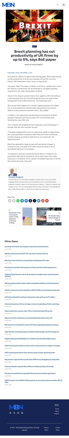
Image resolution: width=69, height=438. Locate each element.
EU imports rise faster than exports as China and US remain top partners (31, 267)
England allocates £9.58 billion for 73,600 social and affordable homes (30, 339)
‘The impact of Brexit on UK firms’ (32, 86)
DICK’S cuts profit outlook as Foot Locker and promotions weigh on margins (32, 346)
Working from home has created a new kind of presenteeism (26, 247)
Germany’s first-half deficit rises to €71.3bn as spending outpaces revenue (31, 325)
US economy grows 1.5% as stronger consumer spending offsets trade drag (32, 304)
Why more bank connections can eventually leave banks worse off (28, 318)
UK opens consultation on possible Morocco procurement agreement (30, 373)
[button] (57, 5)
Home (57, 409)
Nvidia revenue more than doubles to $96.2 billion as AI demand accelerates (32, 290)
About (57, 411)
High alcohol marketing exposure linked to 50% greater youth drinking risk (32, 332)
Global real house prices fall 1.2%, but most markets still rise (26, 254)
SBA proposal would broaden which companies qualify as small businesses (32, 283)
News (34, 46)
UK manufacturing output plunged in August (54, 218)
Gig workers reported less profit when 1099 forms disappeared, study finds (32, 359)
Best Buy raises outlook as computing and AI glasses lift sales (27, 260)
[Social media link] (10, 413)
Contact (56, 413)
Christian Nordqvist (37, 64)
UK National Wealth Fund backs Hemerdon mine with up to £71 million (30, 297)
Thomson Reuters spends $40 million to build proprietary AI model (29, 366)
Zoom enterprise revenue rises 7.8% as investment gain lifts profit (28, 311)
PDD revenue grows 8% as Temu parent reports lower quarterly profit (30, 353)
